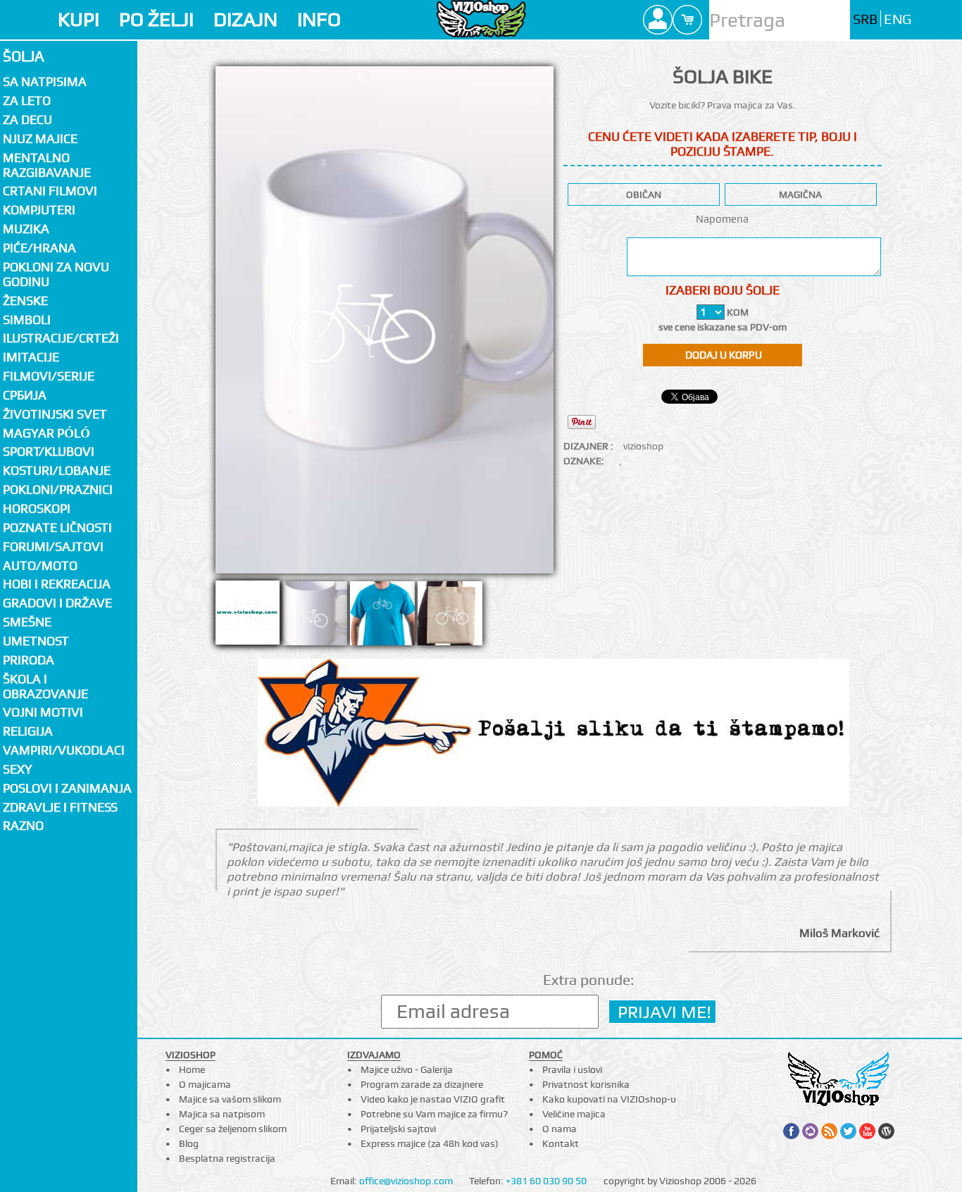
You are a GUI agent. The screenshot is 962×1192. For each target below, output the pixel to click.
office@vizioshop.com (406, 1180)
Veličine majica (574, 1113)
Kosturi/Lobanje (57, 470)
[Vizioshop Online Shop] (480, 18)
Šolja (23, 56)
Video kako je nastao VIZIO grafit (433, 1099)
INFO (319, 19)
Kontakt (560, 1143)
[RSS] (829, 1131)
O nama (559, 1128)
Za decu (27, 119)
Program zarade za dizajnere (422, 1084)
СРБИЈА (24, 394)
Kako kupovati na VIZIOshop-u (609, 1099)
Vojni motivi (43, 711)
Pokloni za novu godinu (56, 274)
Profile (658, 20)
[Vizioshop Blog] (886, 1131)
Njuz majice (40, 138)
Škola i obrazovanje (45, 686)
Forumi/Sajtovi (53, 546)
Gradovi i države (57, 602)
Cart (687, 20)
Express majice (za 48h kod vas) (430, 1143)
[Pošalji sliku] (553, 734)
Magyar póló (46, 433)
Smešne (27, 621)
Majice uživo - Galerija (407, 1069)
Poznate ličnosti (57, 527)
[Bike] (384, 319)
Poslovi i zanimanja (67, 788)
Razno (23, 825)
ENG (897, 19)
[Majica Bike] (382, 617)
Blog (189, 1143)
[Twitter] (848, 1131)
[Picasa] (810, 1131)
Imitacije (31, 356)
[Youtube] (867, 1131)
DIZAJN (245, 19)
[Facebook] (791, 1131)
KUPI (78, 19)
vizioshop (643, 446)
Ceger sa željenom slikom (233, 1128)
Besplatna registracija (227, 1158)
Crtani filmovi (50, 190)
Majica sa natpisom (222, 1113)
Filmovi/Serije (48, 375)
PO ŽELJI (156, 19)
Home (192, 1069)
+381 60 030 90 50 (546, 1180)
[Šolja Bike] (314, 617)
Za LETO (27, 100)
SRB (865, 19)
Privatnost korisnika (586, 1084)
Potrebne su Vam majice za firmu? (434, 1113)
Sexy (17, 769)
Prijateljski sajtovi (398, 1128)
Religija (28, 731)
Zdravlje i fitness (60, 807)
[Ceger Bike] (450, 617)
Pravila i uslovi (572, 1069)
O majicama (205, 1084)
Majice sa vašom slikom (230, 1099)
